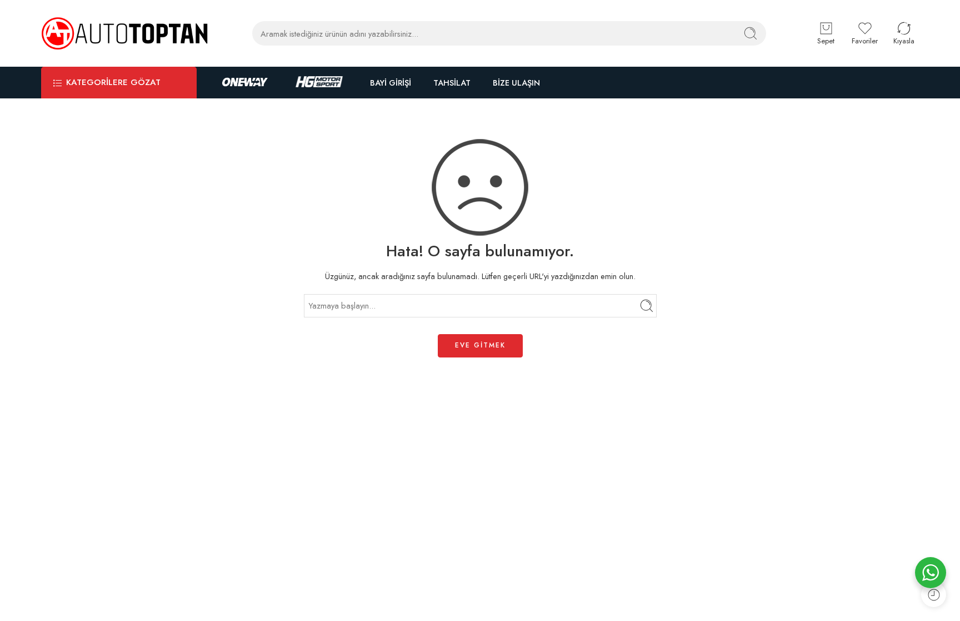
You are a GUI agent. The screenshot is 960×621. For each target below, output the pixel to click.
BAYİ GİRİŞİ (390, 82)
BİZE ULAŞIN (516, 82)
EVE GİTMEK (480, 345)
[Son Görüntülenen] (933, 594)
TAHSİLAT (452, 82)
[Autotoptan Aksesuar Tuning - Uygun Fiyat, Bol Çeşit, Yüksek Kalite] (124, 33)
